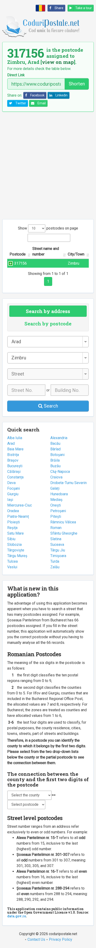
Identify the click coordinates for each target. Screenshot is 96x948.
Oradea (13, 511)
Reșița (12, 527)
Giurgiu (12, 494)
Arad (11, 443)
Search (50, 406)
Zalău (54, 567)
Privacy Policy (60, 939)
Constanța (15, 477)
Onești (55, 505)
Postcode (18, 254)
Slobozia (14, 544)
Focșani (13, 488)
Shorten (77, 84)
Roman (56, 527)
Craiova (56, 477)
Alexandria (58, 438)
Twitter (20, 103)
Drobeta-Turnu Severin (68, 483)
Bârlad (55, 449)
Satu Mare (15, 533)
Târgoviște (15, 550)
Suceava (57, 544)
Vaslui (12, 567)
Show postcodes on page (48, 228)
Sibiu (11, 539)
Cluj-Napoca (60, 471)
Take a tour (83, 8)
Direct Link (16, 75)
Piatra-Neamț (18, 516)
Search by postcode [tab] (48, 323)
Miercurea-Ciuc (19, 505)
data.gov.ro (16, 916)
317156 (20, 263)
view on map (58, 62)
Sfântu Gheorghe (63, 533)
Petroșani (58, 511)
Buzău (55, 466)
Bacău (55, 443)
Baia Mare (15, 449)
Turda (54, 561)
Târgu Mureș (17, 556)
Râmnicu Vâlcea (63, 522)
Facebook (37, 95)
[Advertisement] (48, 165)
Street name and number (45, 251)
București (14, 466)
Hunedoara (59, 494)
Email (42, 103)
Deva (11, 483)
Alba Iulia (14, 438)
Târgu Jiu (57, 550)
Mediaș (56, 499)
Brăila (55, 460)
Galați (54, 488)
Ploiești (13, 522)
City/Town (76, 254)
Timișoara (58, 556)
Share (59, 8)
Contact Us (36, 939)
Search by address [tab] (48, 311)
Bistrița (13, 454)
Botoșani (57, 454)
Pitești (55, 516)
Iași (10, 499)
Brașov (12, 460)
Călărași (14, 471)
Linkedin (61, 95)
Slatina (55, 539)
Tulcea (12, 561)
